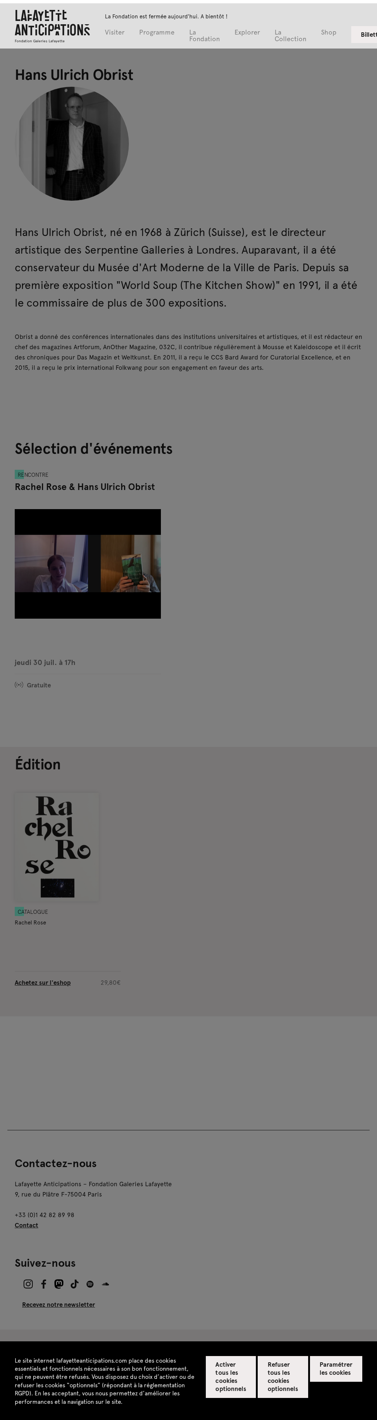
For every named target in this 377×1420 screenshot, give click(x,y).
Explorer (247, 32)
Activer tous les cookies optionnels (230, 1376)
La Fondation (204, 36)
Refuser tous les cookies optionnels (283, 1376)
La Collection (290, 36)
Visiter (114, 32)
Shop (329, 32)
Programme (157, 32)
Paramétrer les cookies (336, 1368)
